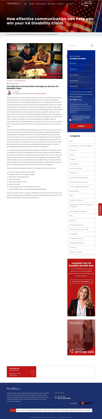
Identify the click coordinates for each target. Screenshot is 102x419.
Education (72, 150)
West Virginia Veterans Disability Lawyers (36, 410)
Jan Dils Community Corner (79, 182)
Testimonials (55, 410)
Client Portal (88, 410)
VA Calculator (100, 209)
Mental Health (74, 191)
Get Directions (13, 375)
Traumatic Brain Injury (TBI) (78, 229)
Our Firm (31, 4)
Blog (13, 34)
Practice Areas (40, 4)
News (71, 196)
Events (71, 155)
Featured (72, 159)
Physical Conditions (76, 200)
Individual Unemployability (78, 178)
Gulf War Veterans (75, 168)
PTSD (71, 216)
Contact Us (69, 4)
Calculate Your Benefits (81, 281)
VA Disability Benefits (40, 93)
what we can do (47, 193)
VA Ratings (73, 248)
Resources (60, 4)
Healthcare (73, 173)
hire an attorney (18, 130)
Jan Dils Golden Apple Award (79, 187)
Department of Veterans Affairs (80, 146)
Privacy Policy (62, 417)
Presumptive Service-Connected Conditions (80, 206)
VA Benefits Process (76, 239)
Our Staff (22, 410)
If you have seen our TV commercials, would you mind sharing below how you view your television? (81, 94)
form (35, 197)
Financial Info (74, 164)
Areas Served (51, 4)
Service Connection (76, 225)
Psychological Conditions (78, 211)
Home (25, 4)
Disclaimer (69, 417)
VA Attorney (73, 234)
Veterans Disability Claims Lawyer (68, 410)
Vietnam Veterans (75, 252)
